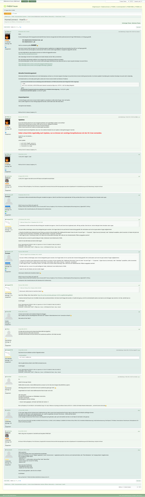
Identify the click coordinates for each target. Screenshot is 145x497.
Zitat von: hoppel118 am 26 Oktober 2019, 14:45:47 (31, 254)
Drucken (138, 27)
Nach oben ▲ (139, 495)
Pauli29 (8, 311)
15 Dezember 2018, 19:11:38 (23, 194)
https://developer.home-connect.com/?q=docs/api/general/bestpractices (35, 64)
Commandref (121, 7)
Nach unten (7, 27)
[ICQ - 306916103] (5, 211)
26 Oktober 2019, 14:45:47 (25, 219)
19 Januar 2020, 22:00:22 (23, 285)
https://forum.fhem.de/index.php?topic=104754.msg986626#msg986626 (55, 295)
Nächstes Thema (136, 23)
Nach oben (6, 480)
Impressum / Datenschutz (101, 7)
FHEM (113, 7)
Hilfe (120, 495)
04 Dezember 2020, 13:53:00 (23, 449)
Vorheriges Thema (126, 23)
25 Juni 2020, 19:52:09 (24, 410)
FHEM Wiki (130, 7)
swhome (42, 16)
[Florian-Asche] (5, 213)
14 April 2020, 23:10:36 (22, 350)
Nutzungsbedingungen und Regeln (129, 495)
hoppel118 (9, 219)
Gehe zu (120, 487)
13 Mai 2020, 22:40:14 (22, 376)
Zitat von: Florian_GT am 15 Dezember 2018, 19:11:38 (32, 222)
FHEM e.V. (138, 7)
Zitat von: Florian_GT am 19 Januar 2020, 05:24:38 (31, 288)
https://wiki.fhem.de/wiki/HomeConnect (28, 54)
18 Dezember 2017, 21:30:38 (23, 31)
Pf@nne (46, 16)
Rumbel (8, 376)
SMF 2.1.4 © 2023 (6, 495)
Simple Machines (13, 495)
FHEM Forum (12, 6)
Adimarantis (51, 16)
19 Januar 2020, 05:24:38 (23, 251)
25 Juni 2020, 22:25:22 (22, 431)
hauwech (9, 450)
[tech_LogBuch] (5, 47)
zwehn (8, 410)
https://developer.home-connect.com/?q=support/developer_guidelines (35, 65)
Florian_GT (9, 195)
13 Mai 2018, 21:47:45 (22, 154)
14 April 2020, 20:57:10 (22, 329)
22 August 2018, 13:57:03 (23, 176)
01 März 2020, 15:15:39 (22, 311)
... (18, 27)
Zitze (7, 329)
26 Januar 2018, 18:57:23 (23, 116)
